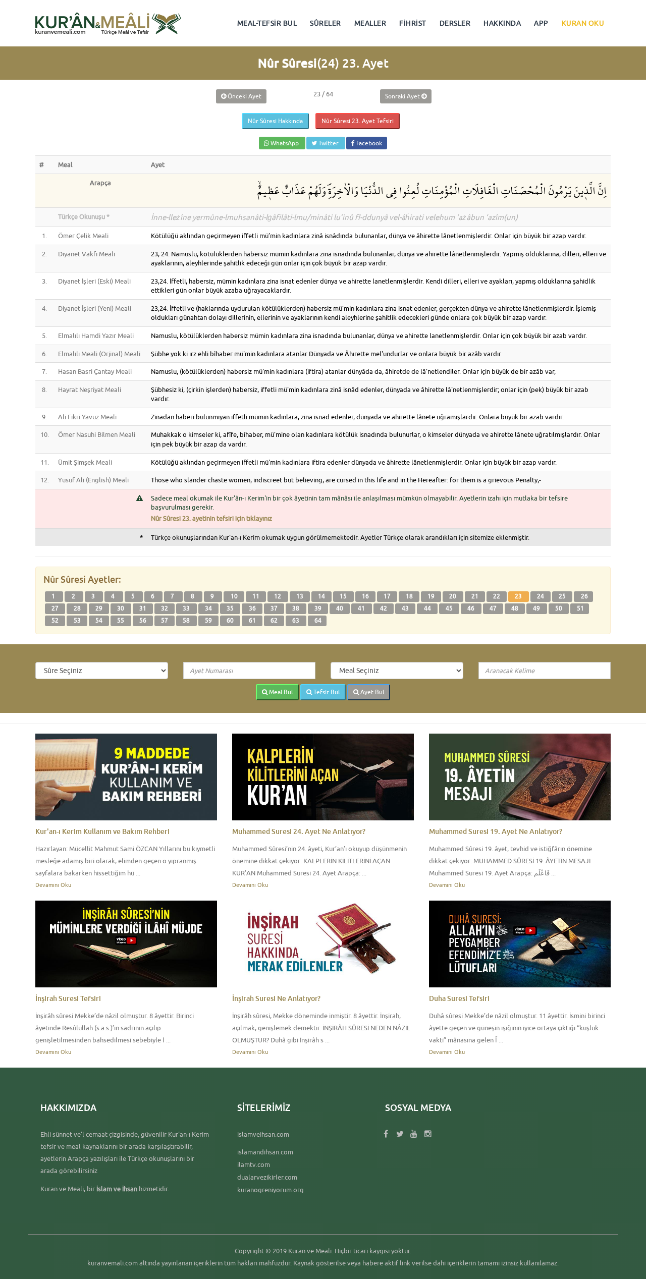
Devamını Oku (53, 884)
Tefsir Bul (326, 692)
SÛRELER (325, 23)
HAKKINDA (502, 23)
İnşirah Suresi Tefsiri (68, 998)
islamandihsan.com (265, 1152)
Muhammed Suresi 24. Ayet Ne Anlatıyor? (298, 831)
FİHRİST (412, 23)
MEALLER (370, 23)
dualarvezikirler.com (267, 1177)
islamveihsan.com (263, 1134)
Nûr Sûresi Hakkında (275, 121)
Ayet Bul (371, 692)
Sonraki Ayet (403, 96)
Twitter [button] (328, 143)
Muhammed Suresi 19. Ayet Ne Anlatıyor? (495, 831)
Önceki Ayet (243, 96)
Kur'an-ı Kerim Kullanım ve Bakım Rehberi (102, 831)
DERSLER (455, 23)
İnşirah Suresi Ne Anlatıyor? (276, 998)
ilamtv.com (253, 1164)
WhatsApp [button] (284, 143)
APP (541, 23)
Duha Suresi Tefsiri (459, 998)
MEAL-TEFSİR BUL (267, 23)
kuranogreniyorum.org (270, 1190)
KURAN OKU (583, 23)
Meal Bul (280, 692)
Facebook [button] (368, 143)
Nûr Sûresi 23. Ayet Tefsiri (357, 121)
